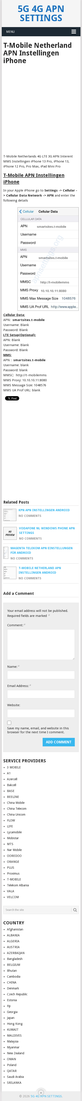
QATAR (12, 1071)
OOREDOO (14, 856)
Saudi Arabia (15, 1077)
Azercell (12, 779)
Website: (13, 705)
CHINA (11, 982)
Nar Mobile (14, 850)
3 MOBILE (14, 767)
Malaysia (12, 1041)
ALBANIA (13, 935)
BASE (10, 791)
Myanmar (13, 1047)
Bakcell (11, 785)
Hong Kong (15, 1023)
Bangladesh (15, 959)
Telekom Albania (18, 885)
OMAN (11, 1059)
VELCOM (13, 897)
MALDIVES (14, 1035)
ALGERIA (13, 941)
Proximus (13, 873)
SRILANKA (14, 1082)
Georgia (12, 1012)
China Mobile (15, 802)
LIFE (10, 826)
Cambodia (13, 976)
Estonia (12, 1000)
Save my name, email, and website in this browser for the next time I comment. (38, 730)
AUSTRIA (13, 947)
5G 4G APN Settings (41, 13)
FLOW (11, 820)
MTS (10, 844)
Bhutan (12, 970)
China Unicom (16, 814)
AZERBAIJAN (15, 953)
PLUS (10, 867)
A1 (9, 773)
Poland (11, 1065)
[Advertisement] (41, 108)
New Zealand (15, 1053)
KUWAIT (13, 1029)
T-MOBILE (14, 879)
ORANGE (13, 861)
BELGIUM (13, 964)
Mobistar (13, 838)
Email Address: (19, 686)
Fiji (8, 1006)
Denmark (13, 988)
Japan (10, 1018)
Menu (10, 31)
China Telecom (16, 808)
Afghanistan (15, 929)
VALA (10, 891)
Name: (13, 666)
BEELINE (13, 797)
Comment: (16, 625)
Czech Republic (17, 994)
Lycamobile (14, 832)
